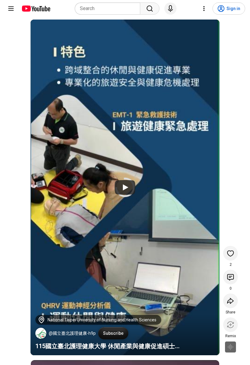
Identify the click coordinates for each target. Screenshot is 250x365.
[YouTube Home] (36, 8)
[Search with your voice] (170, 8)
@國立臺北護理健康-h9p (72, 333)
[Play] (125, 187)
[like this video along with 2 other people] (230, 253)
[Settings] (204, 8)
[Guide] (11, 8)
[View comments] (230, 277)
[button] (40, 333)
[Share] (230, 301)
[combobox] (109, 8)
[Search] (149, 8)
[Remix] (230, 324)
